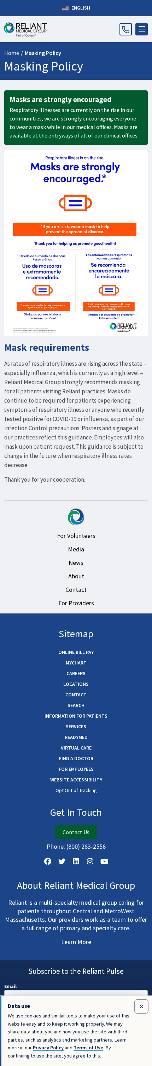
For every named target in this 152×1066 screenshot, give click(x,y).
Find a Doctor (76, 758)
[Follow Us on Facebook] (48, 861)
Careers (76, 673)
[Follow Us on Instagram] (90, 861)
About (76, 576)
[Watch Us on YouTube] (104, 861)
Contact (76, 589)
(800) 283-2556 (86, 846)
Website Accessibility (76, 779)
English (80, 8)
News (76, 563)
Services (76, 726)
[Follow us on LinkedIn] (76, 861)
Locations (76, 684)
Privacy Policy (48, 1047)
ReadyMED (76, 737)
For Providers (76, 603)
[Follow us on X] (62, 861)
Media (76, 549)
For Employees (76, 769)
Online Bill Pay (76, 652)
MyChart (76, 663)
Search (76, 705)
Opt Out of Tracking (76, 790)
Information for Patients (76, 716)
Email (10, 986)
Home (11, 52)
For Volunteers (76, 536)
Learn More (76, 942)
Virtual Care (76, 748)
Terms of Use (88, 1047)
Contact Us (76, 832)
